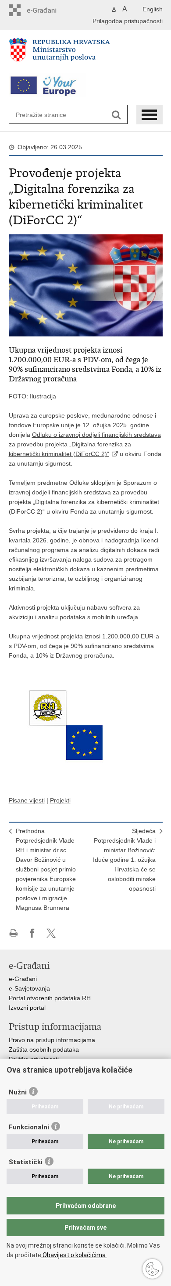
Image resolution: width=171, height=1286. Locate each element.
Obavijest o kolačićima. (74, 1255)
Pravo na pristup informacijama (52, 1039)
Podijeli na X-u (51, 933)
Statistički (26, 1162)
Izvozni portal (27, 1007)
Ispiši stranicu (13, 933)
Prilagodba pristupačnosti (128, 20)
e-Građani (23, 978)
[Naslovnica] (86, 53)
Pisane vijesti (27, 800)
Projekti (60, 800)
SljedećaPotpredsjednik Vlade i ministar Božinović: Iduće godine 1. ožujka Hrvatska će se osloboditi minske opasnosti (124, 859)
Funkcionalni (29, 1127)
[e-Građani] (46, 10)
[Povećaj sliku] (86, 284)
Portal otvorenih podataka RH (50, 998)
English (152, 9)
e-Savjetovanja (29, 988)
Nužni (18, 1092)
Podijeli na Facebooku (32, 933)
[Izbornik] (149, 114)
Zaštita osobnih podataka (44, 1049)
